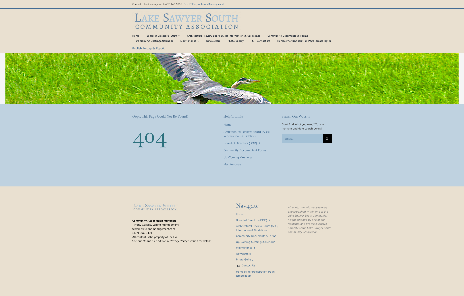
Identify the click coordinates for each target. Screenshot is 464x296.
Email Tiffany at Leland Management (204, 4)
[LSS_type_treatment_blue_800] (186, 12)
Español (161, 48)
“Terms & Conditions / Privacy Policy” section (170, 241)
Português (148, 48)
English (137, 48)
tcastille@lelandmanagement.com (153, 229)
